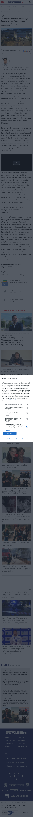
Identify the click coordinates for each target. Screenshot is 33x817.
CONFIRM (10, 433)
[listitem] (16, 404)
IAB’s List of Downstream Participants (18, 400)
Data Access (16, 438)
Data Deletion (8, 438)
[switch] (27, 408)
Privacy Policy (25, 438)
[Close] (30, 378)
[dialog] (16, 408)
